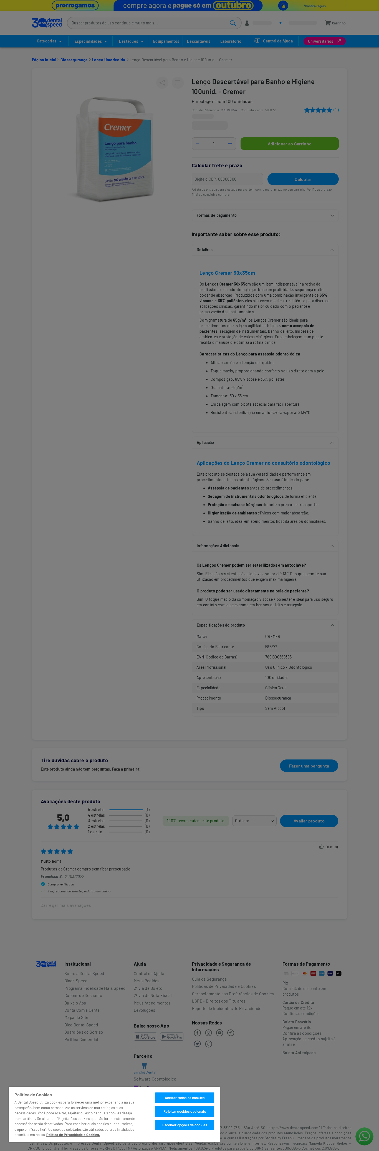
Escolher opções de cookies (184, 1125)
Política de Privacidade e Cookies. (73, 1134)
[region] (114, 1114)
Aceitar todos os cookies (184, 1098)
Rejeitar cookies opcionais (184, 1111)
